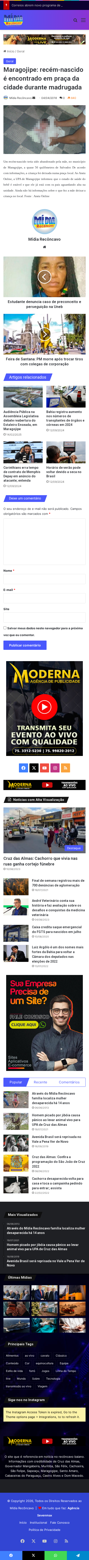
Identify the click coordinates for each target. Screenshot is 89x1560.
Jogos (45, 1371)
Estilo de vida (14, 1371)
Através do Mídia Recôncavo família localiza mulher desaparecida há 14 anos (53, 1098)
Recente (40, 1082)
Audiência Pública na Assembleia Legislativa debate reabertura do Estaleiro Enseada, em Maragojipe (21, 420)
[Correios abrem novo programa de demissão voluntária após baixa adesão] (72, 1292)
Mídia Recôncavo (20, 98)
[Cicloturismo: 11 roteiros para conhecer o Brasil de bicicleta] (44, 1309)
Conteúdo (12, 1363)
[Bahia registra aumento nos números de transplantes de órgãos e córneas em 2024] (66, 397)
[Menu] (83, 21)
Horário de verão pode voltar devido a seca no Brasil (63, 472)
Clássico (61, 1355)
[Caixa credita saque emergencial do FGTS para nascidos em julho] (16, 933)
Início (10, 51)
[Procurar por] (75, 21)
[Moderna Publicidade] (44, 39)
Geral (20, 51)
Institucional (38, 1522)
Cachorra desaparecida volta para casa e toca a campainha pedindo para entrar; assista (58, 1183)
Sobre (36, 1378)
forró (32, 1371)
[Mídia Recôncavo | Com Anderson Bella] (13, 20)
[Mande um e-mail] (33, 98)
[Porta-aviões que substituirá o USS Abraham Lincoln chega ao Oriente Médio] (16, 1325)
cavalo (45, 1355)
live (8, 1378)
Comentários (69, 1082)
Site (6, 609)
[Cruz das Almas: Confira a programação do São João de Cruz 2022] (16, 1163)
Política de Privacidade (44, 1530)
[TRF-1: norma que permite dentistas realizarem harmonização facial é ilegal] (44, 1325)
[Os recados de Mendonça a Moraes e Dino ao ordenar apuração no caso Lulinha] (16, 1292)
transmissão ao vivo (18, 1386)
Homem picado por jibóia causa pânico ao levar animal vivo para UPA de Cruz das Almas (56, 1119)
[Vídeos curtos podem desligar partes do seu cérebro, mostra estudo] (16, 1309)
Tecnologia (53, 1378)
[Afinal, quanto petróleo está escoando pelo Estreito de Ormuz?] (72, 1309)
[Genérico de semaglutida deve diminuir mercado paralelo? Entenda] (72, 1325)
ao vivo (29, 1355)
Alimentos (12, 1355)
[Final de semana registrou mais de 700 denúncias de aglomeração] (16, 886)
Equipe (64, 1363)
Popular (16, 1082)
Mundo (21, 1378)
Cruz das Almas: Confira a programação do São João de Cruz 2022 (58, 1161)
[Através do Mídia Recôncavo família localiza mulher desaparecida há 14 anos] (16, 1099)
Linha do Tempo (66, 1371)
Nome (8, 570)
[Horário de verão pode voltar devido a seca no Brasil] (66, 452)
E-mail (9, 590)
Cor (27, 1363)
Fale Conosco (60, 1522)
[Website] (44, 247)
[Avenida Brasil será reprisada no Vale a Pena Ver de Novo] (16, 1143)
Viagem (42, 1386)
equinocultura (44, 1363)
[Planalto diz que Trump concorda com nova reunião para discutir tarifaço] (44, 1292)
